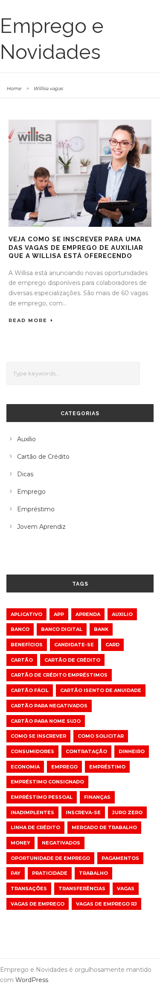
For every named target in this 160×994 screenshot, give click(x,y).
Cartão (22, 660)
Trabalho (93, 873)
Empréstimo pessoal (42, 797)
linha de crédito (35, 827)
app (59, 614)
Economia (25, 767)
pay (15, 873)
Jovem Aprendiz (41, 527)
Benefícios (27, 645)
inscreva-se (83, 812)
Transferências (81, 888)
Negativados (61, 843)
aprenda (88, 614)
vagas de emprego (37, 904)
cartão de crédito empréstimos (59, 675)
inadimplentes (32, 812)
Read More (28, 320)
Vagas (125, 888)
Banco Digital (61, 629)
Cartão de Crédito (43, 456)
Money (20, 843)
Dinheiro (132, 751)
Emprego (31, 492)
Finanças (97, 797)
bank (101, 629)
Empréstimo (36, 509)
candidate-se (74, 645)
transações (29, 888)
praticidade (49, 873)
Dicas (25, 474)
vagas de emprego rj (106, 904)
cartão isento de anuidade (100, 690)
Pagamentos (120, 858)
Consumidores (32, 751)
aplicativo (26, 614)
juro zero (127, 812)
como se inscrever (38, 736)
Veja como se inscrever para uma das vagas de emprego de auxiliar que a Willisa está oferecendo (76, 247)
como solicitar (101, 736)
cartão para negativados (49, 706)
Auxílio (26, 439)
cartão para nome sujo (46, 721)
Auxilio (122, 614)
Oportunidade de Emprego (50, 858)
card (112, 645)
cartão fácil (30, 690)
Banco (20, 629)
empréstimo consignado (47, 782)
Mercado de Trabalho (104, 827)
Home (13, 88)
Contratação (86, 751)
